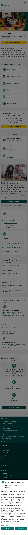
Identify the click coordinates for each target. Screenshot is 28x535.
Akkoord (7, 528)
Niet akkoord (21, 528)
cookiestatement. (14, 522)
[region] (14, 507)
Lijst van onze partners (6, 525)
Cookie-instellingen (14, 532)
